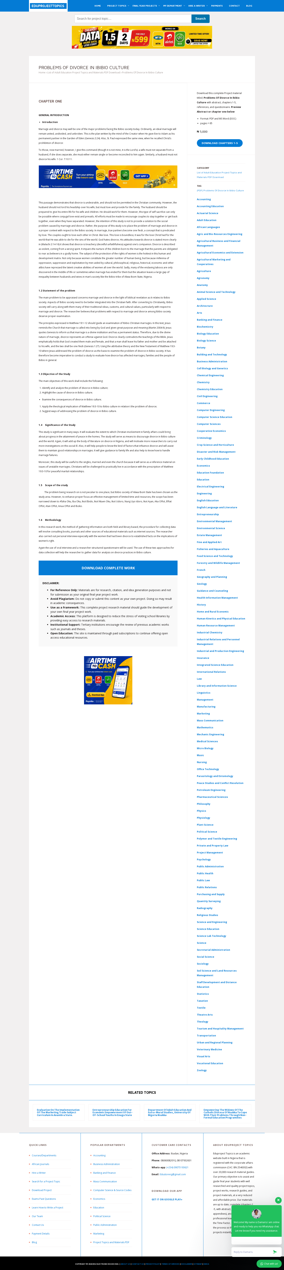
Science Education (208, 929)
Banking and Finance (209, 319)
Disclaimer (186, 1264)
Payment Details (40, 1233)
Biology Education (208, 333)
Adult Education (206, 220)
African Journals (40, 1164)
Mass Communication (210, 720)
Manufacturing (206, 706)
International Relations (211, 672)
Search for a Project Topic (46, 1181)
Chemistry (203, 382)
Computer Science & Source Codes (112, 1190)
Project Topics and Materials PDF (111, 1242)
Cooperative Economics (211, 431)
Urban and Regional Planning (214, 1042)
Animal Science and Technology (216, 292)
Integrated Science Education (215, 665)
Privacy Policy (153, 1264)
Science (201, 943)
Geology (202, 583)
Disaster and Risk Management (216, 451)
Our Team (37, 1216)
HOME (97, 5)
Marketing (203, 713)
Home (42, 72)
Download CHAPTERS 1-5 (220, 143)
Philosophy (203, 804)
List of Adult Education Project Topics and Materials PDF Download (83, 72)
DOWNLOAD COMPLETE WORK (108, 568)
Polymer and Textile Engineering (217, 838)
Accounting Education (210, 206)
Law (199, 678)
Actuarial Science (207, 213)
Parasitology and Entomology (215, 776)
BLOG (249, 5)
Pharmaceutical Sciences (212, 797)
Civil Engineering (207, 396)
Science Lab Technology (211, 936)
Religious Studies (207, 915)
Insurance (203, 658)
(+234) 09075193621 (177, 1167)
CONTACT (234, 5)
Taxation (202, 1000)
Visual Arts (203, 1056)
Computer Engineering (211, 410)
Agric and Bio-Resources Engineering (219, 234)
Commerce (203, 403)
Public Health (205, 873)
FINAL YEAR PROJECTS (145, 5)
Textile (201, 1007)
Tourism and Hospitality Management (220, 1028)
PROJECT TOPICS (116, 5)
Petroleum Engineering (211, 790)
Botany (201, 347)
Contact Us (38, 1225)
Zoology (202, 1070)
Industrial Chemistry (209, 632)
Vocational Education (210, 1063)
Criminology (204, 438)
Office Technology (208, 769)
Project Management (210, 852)
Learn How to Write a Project (47, 1207)
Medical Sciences (207, 741)
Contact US (138, 1264)
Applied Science (206, 299)
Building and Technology (212, 354)
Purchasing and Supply (211, 894)
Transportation (206, 1035)
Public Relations (207, 887)
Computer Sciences (209, 424)
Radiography (205, 908)
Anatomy (202, 285)
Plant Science (205, 824)
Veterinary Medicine (209, 1049)
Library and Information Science (217, 685)
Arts (199, 312)
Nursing (202, 762)
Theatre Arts (205, 1014)
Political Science (207, 831)
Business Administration (212, 361)
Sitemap (198, 1264)
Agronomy (203, 278)
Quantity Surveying (209, 901)
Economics (99, 1199)
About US (125, 1264)
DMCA (206, 1264)
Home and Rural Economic (213, 611)
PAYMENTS (217, 5)
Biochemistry (205, 326)
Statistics (203, 993)
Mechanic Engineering (210, 734)
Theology (202, 1021)
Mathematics (205, 727)
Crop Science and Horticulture (215, 444)
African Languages (208, 227)
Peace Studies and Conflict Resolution (220, 783)
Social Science (205, 956)
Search (200, 18)
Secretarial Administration (213, 949)
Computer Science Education (214, 417)
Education (98, 1207)
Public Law (203, 880)
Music (200, 755)
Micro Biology (205, 748)
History (201, 604)
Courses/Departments (44, 1155)
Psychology (204, 859)
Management (205, 699)
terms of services (170, 1264)
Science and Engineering (212, 922)
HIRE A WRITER (196, 5)
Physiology (203, 817)
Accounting (204, 199)
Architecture (205, 306)
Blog (34, 1242)
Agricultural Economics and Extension (220, 252)
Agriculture (204, 271)
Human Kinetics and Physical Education (221, 618)
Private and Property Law (212, 845)
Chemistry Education (210, 389)
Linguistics (203, 692)
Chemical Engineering (210, 375)
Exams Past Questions (44, 1199)
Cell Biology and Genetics (212, 368)
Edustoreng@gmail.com (173, 1174)
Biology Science (206, 340)
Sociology (203, 963)
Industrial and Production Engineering (220, 651)
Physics (201, 810)
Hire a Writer (39, 1172)
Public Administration (210, 866)
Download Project (42, 1190)
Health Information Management (217, 597)
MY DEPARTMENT (172, 5)
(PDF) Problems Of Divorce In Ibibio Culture (220, 190)
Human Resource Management (216, 625)
